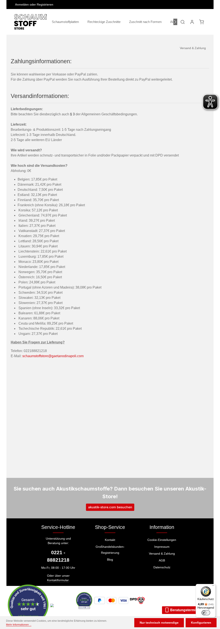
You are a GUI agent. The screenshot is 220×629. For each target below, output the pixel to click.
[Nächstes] (175, 21)
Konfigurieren (201, 622)
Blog (110, 559)
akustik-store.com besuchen (110, 507)
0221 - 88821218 (58, 556)
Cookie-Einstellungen (161, 540)
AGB (162, 560)
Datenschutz (161, 567)
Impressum (162, 546)
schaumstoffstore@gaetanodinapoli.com (53, 356)
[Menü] (213, 586)
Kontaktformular (58, 580)
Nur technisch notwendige (159, 622)
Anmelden (22, 4)
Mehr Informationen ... (18, 624)
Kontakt (110, 540)
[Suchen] (182, 22)
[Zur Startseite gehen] (30, 22)
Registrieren (45, 4)
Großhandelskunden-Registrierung (110, 549)
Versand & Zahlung (162, 553)
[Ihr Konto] (192, 22)
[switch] (206, 612)
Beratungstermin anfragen (191, 610)
